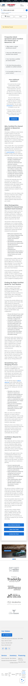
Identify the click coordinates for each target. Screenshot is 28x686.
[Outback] (14, 551)
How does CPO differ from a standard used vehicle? (13, 53)
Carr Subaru (2, 674)
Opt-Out (20, 674)
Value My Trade (22, 662)
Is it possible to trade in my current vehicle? (13, 72)
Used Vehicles (13, 660)
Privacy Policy (6, 674)
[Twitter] (9, 648)
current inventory (10, 152)
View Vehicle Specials (14, 525)
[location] (27, 1)
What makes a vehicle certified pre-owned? (12, 47)
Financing (21, 655)
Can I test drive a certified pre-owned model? (13, 59)
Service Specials (5, 658)
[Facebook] (2, 648)
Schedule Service (5, 660)
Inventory (13, 655)
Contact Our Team (14, 533)
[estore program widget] (14, 596)
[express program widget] (14, 588)
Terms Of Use (10, 674)
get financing (10, 105)
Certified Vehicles (14, 662)
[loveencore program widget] (14, 611)
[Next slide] (14, 559)
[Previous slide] (13, 559)
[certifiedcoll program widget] (14, 603)
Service (4, 655)
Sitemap (13, 674)
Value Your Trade (14, 529)
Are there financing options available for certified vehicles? (14, 66)
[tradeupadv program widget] (14, 579)
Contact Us (14, 118)
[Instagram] (6, 648)
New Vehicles (13, 658)
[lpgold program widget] (14, 569)
